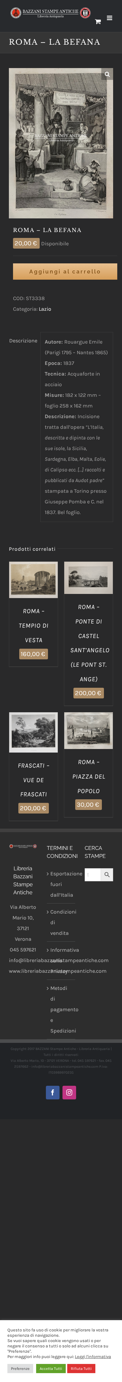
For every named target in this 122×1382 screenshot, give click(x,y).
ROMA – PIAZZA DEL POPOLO (88, 776)
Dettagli (33, 587)
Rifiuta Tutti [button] (81, 1368)
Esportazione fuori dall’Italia (61, 884)
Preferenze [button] (20, 1368)
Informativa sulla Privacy (61, 961)
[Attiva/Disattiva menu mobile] (110, 18)
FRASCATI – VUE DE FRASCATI (33, 780)
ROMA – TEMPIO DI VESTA (34, 625)
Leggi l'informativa (93, 1356)
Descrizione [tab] (22, 340)
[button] (107, 74)
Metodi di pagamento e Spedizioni (61, 1009)
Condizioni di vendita (61, 922)
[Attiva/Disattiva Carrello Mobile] (98, 21)
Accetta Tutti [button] (51, 1368)
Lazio (45, 309)
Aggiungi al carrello (65, 271)
